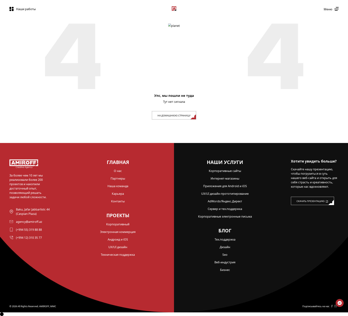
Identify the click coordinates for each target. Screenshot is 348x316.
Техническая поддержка (118, 255)
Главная (118, 162)
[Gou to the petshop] (23, 167)
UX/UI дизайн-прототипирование (225, 194)
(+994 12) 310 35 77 (29, 238)
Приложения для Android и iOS (225, 186)
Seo (224, 255)
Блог (224, 230)
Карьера (118, 194)
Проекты (117, 215)
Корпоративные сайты (225, 171)
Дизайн (225, 247)
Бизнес (225, 270)
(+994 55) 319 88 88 (29, 230)
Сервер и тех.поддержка (225, 209)
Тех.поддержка (225, 239)
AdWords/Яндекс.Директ (225, 201)
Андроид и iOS (118, 239)
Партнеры (118, 178)
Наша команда (117, 186)
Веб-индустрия (224, 262)
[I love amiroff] (299, 213)
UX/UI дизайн (117, 247)
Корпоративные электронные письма (225, 216)
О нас (118, 171)
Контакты (118, 201)
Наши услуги (225, 162)
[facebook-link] (332, 306)
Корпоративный (117, 224)
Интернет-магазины (225, 178)
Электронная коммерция (118, 232)
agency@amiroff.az (29, 222)
